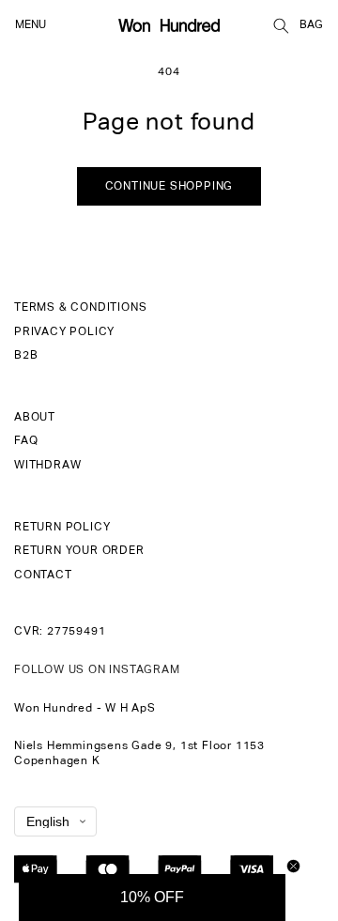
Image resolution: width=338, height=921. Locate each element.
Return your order (79, 551)
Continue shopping (169, 186)
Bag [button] (311, 25)
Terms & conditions (80, 308)
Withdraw (47, 465)
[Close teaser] (293, 866)
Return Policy (62, 527)
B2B (26, 355)
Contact (43, 575)
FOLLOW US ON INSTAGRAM (97, 670)
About (34, 417)
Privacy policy (64, 332)
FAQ (26, 441)
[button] (280, 25)
